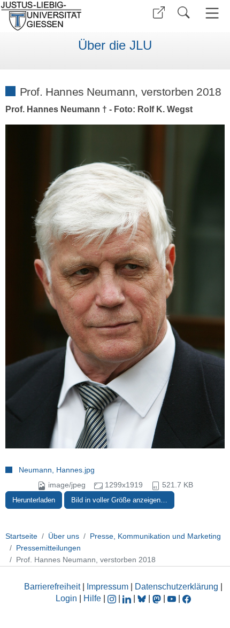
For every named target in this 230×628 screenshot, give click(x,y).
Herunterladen (33, 500)
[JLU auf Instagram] (113, 598)
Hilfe (92, 598)
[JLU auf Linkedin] (127, 598)
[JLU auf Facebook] (186, 598)
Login (67, 598)
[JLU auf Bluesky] (142, 598)
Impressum (107, 586)
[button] (159, 12)
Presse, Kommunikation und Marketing (155, 536)
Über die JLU (115, 45)
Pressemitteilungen (48, 548)
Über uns (63, 536)
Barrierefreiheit (52, 586)
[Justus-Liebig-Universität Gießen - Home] (56, 16)
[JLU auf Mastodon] (157, 598)
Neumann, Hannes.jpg (57, 470)
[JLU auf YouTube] (171, 598)
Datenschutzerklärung (176, 586)
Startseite (21, 536)
